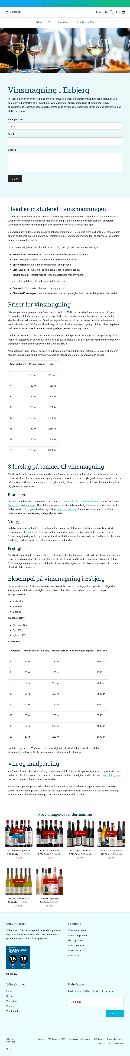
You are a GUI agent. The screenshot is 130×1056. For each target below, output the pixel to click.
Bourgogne (13, 505)
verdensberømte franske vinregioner (83, 501)
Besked (12, 149)
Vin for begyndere (77, 935)
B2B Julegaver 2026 (56, 1039)
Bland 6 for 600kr (85, 22)
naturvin (32, 532)
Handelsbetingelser (115, 1039)
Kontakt (40, 1039)
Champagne (29, 505)
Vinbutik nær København (79, 1039)
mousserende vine (67, 509)
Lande (9, 991)
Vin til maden (13, 1011)
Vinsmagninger (76, 945)
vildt (109, 775)
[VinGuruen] (13, 12)
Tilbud (39, 22)
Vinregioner (12, 1001)
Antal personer (15, 119)
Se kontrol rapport (116, 1043)
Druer (9, 996)
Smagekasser (64, 22)
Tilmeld (115, 1013)
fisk (104, 775)
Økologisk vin (75, 940)
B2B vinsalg (99, 1039)
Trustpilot (100, 1043)
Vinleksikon (74, 950)
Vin (49, 22)
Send (15, 179)
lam (118, 775)
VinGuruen (10, 1042)
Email (11, 134)
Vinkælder (73, 955)
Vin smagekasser (77, 930)
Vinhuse (10, 1006)
